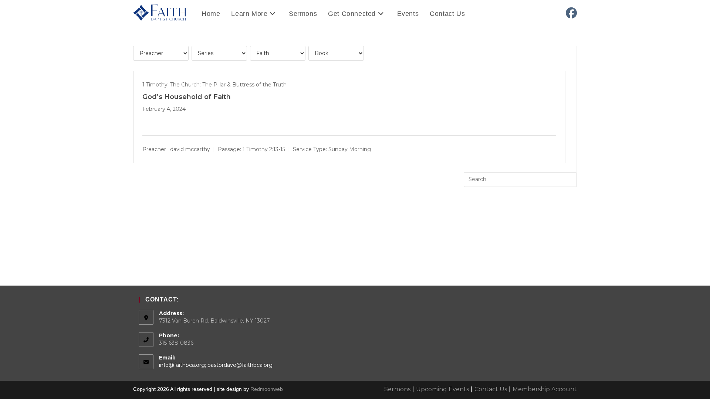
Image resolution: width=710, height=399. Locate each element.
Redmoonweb (266, 389)
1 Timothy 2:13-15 (264, 149)
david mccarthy (190, 149)
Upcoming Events (442, 389)
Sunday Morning (349, 149)
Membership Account (545, 389)
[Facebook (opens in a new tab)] (571, 13)
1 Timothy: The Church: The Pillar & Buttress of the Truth (214, 84)
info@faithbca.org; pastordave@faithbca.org (216, 365)
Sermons (397, 389)
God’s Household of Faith (186, 97)
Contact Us (490, 389)
